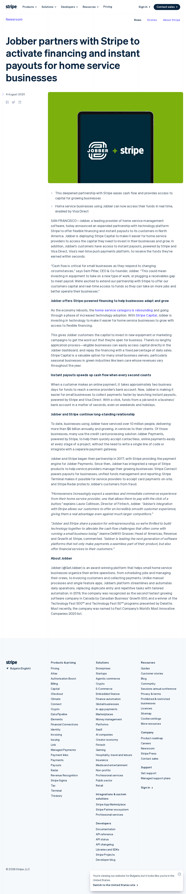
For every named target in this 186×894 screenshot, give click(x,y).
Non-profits (103, 770)
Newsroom (14, 19)
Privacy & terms (151, 694)
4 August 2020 (15, 94)
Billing (54, 683)
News (137, 20)
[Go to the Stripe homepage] (10, 662)
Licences (146, 708)
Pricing (107, 6)
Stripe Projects (105, 854)
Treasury (56, 795)
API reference (104, 834)
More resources (151, 723)
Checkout (57, 694)
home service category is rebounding (124, 310)
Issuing (55, 739)
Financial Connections (64, 724)
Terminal (56, 790)
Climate (55, 699)
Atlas (54, 673)
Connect (56, 704)
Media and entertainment (112, 765)
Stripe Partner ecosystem (112, 809)
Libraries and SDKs (107, 849)
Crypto (55, 709)
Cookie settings (151, 718)
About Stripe (171, 20)
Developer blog (105, 859)
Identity (56, 729)
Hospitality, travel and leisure (114, 755)
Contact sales (166, 7)
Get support (148, 773)
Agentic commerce (108, 678)
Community (148, 683)
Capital (55, 688)
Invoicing (56, 734)
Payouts (56, 765)
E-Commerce (104, 688)
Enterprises (103, 668)
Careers (146, 743)
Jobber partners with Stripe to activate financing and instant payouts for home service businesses (73, 59)
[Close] (179, 875)
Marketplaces (104, 714)
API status (102, 839)
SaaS (99, 729)
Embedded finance (108, 694)
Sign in (143, 7)
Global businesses (107, 704)
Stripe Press (148, 753)
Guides (145, 668)
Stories (152, 20)
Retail (99, 785)
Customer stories (152, 673)
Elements (57, 719)
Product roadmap (152, 738)
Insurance (102, 760)
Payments (57, 760)
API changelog (105, 844)
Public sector (104, 780)
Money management (109, 719)
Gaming (101, 750)
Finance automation (108, 699)
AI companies (104, 734)
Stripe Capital (146, 315)
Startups (101, 673)
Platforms (102, 724)
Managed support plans (156, 778)
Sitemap (146, 713)
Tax (53, 785)
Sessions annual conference (158, 688)
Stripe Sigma (59, 780)
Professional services (109, 775)
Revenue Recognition (64, 775)
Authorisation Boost (63, 678)
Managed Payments (63, 750)
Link (53, 744)
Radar (54, 770)
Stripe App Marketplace (111, 804)
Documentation (106, 829)
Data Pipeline (59, 714)
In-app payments (106, 709)
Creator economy (107, 739)
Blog (144, 678)
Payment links (59, 755)
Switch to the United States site (114, 885)
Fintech (100, 744)
